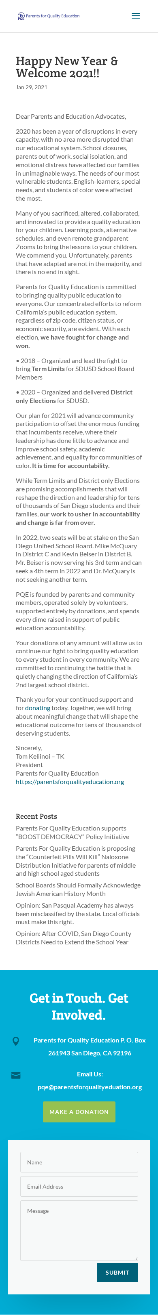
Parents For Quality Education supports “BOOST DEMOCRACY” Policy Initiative (72, 832)
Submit (117, 1272)
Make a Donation (79, 1111)
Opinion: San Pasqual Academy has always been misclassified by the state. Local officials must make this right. (78, 913)
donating (37, 707)
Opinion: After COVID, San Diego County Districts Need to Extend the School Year (73, 937)
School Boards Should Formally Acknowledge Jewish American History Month (78, 889)
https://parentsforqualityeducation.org (70, 781)
